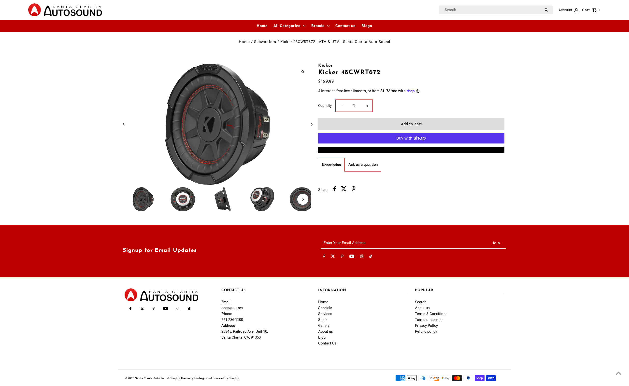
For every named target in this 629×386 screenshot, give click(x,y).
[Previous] (123, 124)
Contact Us (327, 343)
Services (325, 314)
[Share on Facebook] (334, 189)
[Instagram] (362, 257)
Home (262, 26)
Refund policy (426, 331)
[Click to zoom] (302, 71)
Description (331, 165)
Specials (325, 308)
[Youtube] (351, 257)
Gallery (323, 325)
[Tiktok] (370, 257)
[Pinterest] (342, 257)
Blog (322, 337)
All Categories (286, 26)
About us (325, 331)
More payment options (411, 150)
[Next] (311, 124)
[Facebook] (324, 257)
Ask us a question (363, 164)
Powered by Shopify (226, 378)
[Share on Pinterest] (354, 189)
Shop (322, 319)
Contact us (345, 26)
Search (420, 302)
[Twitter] (333, 257)
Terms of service (429, 319)
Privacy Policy (426, 325)
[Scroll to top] (618, 373)
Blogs (366, 26)
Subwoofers (265, 42)
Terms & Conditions (431, 314)
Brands (318, 26)
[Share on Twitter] (344, 189)
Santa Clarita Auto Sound (152, 378)
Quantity (325, 105)
